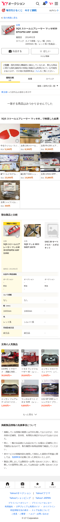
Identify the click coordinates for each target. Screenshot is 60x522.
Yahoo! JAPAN (43, 498)
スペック (50, 79)
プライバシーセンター (42, 503)
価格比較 (10, 78)
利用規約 (9, 506)
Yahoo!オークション (20, 493)
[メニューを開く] (56, 3)
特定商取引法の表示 (19, 510)
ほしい (46, 51)
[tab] (10, 78)
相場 (30, 79)
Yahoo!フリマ (43, 493)
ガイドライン (49, 506)
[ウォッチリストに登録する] (17, 236)
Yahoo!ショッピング (20, 498)
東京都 (4, 92)
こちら (37, 71)
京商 (18, 25)
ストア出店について (41, 510)
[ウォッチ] (17, 141)
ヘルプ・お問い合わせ (39, 514)
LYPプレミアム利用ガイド (28, 506)
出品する (17, 51)
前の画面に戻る (11, 18)
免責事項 (16, 457)
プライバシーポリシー (18, 503)
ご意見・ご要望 (18, 514)
